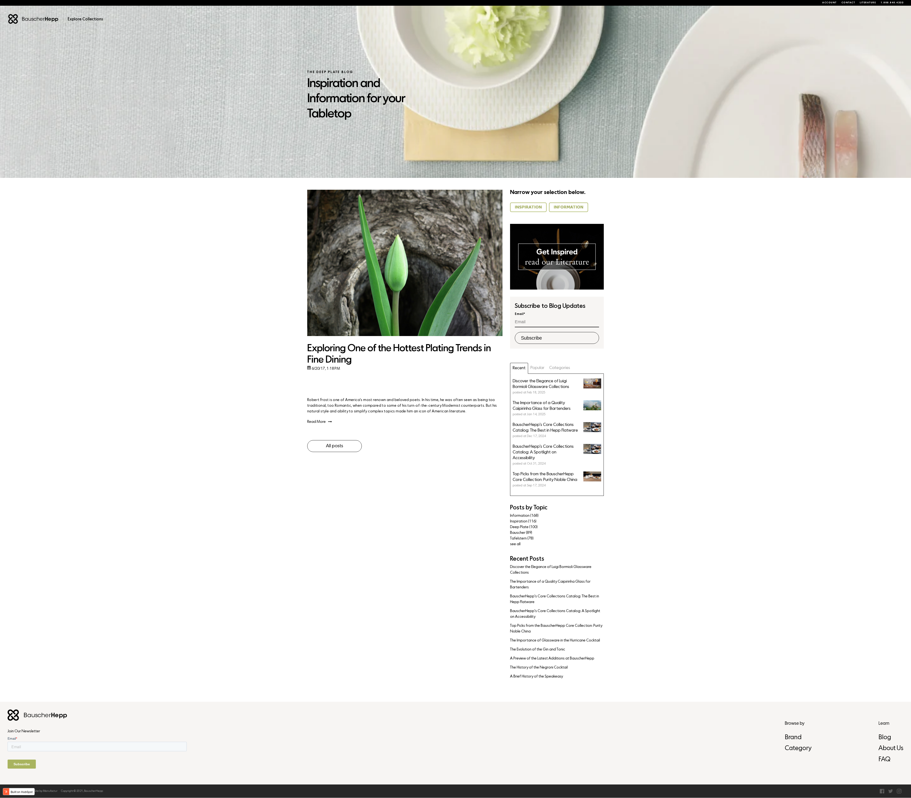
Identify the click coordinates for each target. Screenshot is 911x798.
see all (515, 544)
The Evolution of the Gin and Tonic (537, 649)
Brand (793, 737)
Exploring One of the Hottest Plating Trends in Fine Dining (399, 354)
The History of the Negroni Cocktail (539, 667)
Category (798, 748)
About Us (890, 748)
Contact (848, 3)
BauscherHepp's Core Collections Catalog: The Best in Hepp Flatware (554, 599)
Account (829, 3)
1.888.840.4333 (892, 3)
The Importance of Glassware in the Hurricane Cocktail (555, 640)
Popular (537, 368)
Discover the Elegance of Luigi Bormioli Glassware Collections (550, 570)
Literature (868, 3)
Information (524, 516)
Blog (884, 737)
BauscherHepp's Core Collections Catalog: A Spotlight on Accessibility (555, 614)
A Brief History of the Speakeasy (536, 676)
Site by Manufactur (45, 791)
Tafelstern (522, 538)
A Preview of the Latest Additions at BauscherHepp (552, 658)
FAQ (884, 759)
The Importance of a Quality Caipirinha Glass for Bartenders (550, 584)
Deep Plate (524, 527)
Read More (316, 422)
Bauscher (521, 533)
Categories (559, 368)
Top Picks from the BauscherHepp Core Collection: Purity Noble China (556, 628)
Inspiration (523, 521)
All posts (334, 446)
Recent (519, 368)
